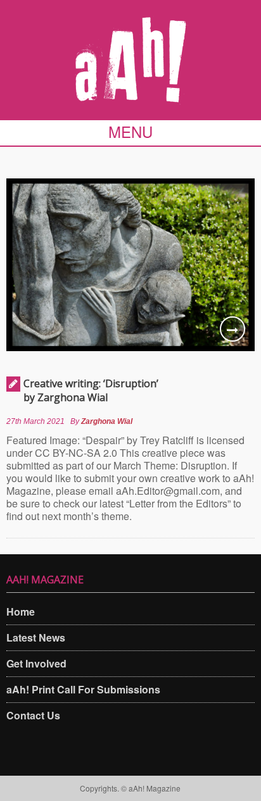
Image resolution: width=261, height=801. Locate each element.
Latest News (35, 637)
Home (20, 611)
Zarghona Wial (106, 421)
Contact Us (33, 715)
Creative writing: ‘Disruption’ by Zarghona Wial (90, 390)
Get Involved (36, 663)
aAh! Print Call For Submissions (83, 689)
